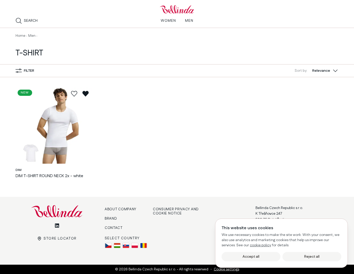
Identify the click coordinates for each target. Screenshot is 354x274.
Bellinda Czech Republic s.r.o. (153, 269)
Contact (114, 227)
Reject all (312, 256)
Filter (29, 70)
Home (20, 35)
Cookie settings (226, 269)
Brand (111, 218)
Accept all (251, 256)
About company (120, 209)
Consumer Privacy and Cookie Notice (176, 211)
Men (32, 35)
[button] (316, 70)
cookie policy (260, 245)
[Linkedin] (57, 225)
